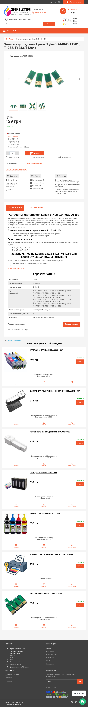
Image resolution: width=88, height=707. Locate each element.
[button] (51, 2)
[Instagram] (76, 703)
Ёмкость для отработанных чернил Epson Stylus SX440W (55, 391)
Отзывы (48, 661)
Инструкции (50, 651)
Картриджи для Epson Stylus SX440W (46, 350)
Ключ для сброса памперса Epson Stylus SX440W (51, 555)
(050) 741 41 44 (71, 21)
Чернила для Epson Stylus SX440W (45, 514)
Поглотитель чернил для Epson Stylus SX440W (50, 432)
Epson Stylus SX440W (15, 340)
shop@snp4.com (15, 664)
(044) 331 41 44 (40, 10)
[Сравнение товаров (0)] (59, 2)
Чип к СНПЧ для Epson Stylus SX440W (46, 594)
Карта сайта (50, 664)
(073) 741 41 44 (71, 24)
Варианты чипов (14, 134)
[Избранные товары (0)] (55, 2)
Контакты (8, 681)
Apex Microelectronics (34, 163)
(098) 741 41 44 (71, 19)
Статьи (48, 648)
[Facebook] (72, 703)
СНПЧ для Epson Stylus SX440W (43, 473)
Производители (51, 654)
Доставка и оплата (12, 675)
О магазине (50, 658)
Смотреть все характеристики (16, 169)
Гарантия (8, 678)
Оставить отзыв (71, 324)
